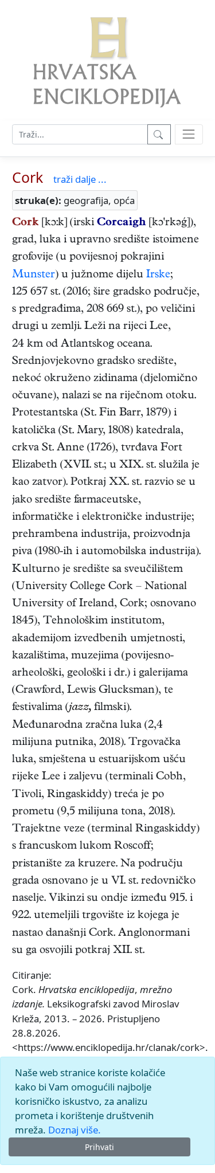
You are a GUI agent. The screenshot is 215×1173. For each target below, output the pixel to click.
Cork (27, 177)
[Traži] (159, 134)
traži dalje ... (80, 179)
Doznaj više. (74, 1129)
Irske (158, 275)
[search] (189, 134)
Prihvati (99, 1146)
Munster (33, 275)
